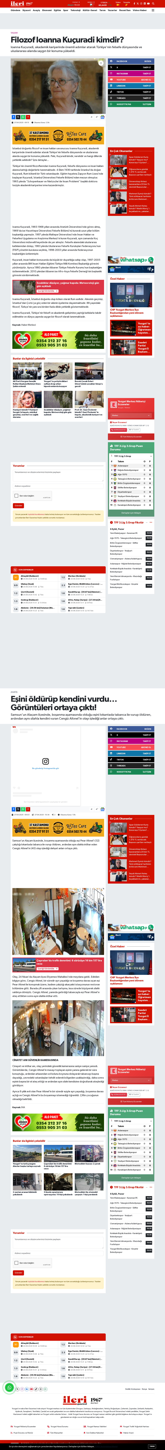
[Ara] (153, 4)
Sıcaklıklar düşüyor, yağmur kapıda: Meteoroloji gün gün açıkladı (57, 412)
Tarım (102, 10)
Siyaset (26, 10)
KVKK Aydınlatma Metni (106, 1447)
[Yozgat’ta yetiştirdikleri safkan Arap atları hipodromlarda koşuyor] (58, 371)
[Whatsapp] (45, 1389)
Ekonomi (47, 10)
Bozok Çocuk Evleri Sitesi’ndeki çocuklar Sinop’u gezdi (89, 383)
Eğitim (57, 10)
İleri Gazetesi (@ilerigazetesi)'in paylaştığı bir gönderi (45, 802)
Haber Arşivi (128, 1433)
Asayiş (36, 10)
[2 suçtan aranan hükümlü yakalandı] (27, 1182)
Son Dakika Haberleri (95, 1433)
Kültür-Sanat (90, 10)
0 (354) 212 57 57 (120, 430)
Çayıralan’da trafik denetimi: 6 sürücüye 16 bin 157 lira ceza (58, 1166)
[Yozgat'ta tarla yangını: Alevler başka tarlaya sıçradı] (27, 1153)
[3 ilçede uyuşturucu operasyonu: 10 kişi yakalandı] (58, 1182)
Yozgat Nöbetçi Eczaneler (25, 1427)
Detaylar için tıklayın (131, 513)
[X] (17, 1389)
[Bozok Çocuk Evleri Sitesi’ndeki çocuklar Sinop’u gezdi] (89, 371)
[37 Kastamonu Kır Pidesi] (58, 135)
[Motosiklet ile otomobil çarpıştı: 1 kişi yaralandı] (89, 1182)
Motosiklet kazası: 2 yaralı (87, 1164)
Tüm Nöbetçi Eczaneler (132, 437)
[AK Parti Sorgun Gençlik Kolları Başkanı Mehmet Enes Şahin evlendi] (27, 371)
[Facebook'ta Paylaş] (13, 117)
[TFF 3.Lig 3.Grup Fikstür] (151, 522)
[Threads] (41, 1389)
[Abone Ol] (102, 117)
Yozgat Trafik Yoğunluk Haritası (136, 1427)
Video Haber (140, 10)
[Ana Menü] (153, 10)
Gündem (15, 10)
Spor (65, 10)
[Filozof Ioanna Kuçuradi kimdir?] (58, 86)
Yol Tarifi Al (135, 430)
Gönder (18, 506)
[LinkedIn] (27, 1389)
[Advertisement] (82, 21)
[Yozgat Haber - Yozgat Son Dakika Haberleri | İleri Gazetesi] (22, 4)
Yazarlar (112, 10)
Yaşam (14, 33)
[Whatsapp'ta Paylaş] (23, 117)
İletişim (151, 1389)
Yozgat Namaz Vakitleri (96, 1427)
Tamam (152, 1446)
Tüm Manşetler (56, 1433)
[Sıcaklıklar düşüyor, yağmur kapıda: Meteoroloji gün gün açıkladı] (58, 399)
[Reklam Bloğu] (131, 260)
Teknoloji (76, 10)
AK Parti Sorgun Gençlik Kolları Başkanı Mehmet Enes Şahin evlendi (27, 383)
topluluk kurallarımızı (36, 514)
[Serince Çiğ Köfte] (58, 340)
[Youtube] (31, 1389)
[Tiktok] (36, 1389)
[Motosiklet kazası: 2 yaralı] (89, 1153)
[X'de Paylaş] (18, 117)
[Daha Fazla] (28, 117)
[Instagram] (22, 1389)
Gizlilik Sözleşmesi (132, 1389)
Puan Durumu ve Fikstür (23, 1433)
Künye (144, 1389)
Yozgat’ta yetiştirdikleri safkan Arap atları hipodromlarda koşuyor (56, 383)
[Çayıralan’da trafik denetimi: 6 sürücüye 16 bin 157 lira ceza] (58, 1153)
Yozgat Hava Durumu (59, 1427)
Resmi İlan (125, 10)
